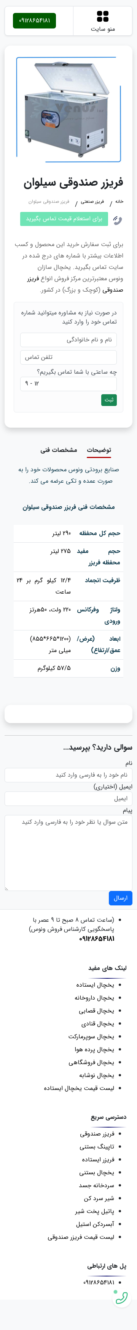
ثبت (109, 400)
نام (129, 763)
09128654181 (34, 20)
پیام (127, 810)
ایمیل (125, 786)
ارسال (120, 898)
